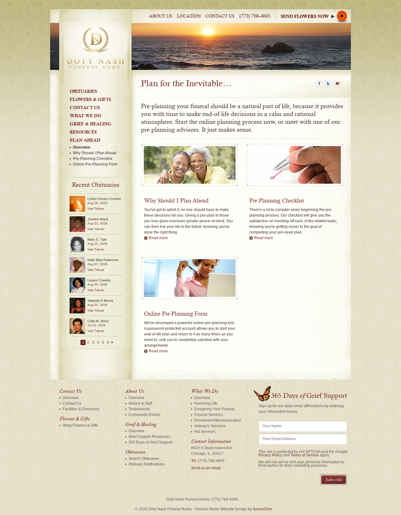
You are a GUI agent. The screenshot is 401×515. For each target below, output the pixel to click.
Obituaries (83, 91)
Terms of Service (305, 455)
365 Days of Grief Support (150, 442)
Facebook (319, 84)
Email (337, 84)
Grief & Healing (90, 123)
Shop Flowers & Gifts (80, 425)
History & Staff (140, 403)
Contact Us (220, 16)
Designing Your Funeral (214, 409)
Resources (83, 131)
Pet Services (205, 431)
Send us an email (206, 468)
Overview (81, 147)
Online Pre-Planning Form (95, 164)
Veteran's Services (210, 426)
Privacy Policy (270, 455)
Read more (158, 238)
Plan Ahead (85, 140)
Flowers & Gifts (90, 99)
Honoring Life (205, 403)
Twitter (328, 84)
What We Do (85, 115)
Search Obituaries (143, 458)
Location (189, 16)
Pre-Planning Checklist (92, 158)
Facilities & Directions (81, 409)
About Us (160, 16)
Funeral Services (208, 415)
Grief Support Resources (149, 436)
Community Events (144, 415)
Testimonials (139, 409)
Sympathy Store (316, 16)
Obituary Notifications (146, 464)
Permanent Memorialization (217, 420)
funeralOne (262, 509)
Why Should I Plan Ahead (94, 153)
